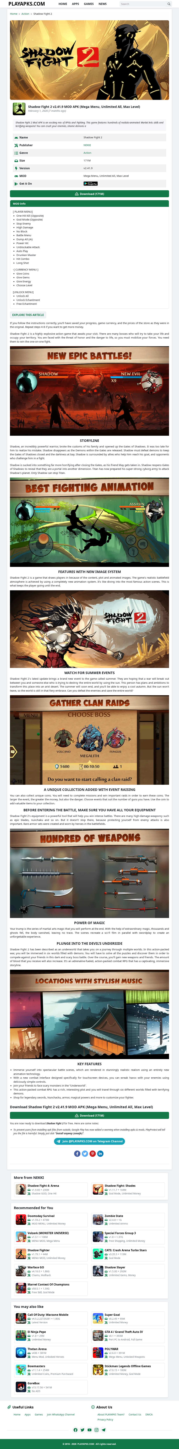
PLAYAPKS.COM (26, 3)
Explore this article (28, 315)
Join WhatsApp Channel (61, 1414)
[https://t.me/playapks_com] (103, 1429)
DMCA (149, 1414)
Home (13, 13)
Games (39, 1414)
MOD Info (19, 203)
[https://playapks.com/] (75, 1429)
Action (25, 13)
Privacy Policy (105, 1419)
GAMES (88, 4)
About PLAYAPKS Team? (111, 1414)
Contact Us (135, 1414)
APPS (75, 4)
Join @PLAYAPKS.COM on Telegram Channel (92, 1141)
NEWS (102, 4)
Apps (28, 1414)
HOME (62, 4)
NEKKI (87, 145)
